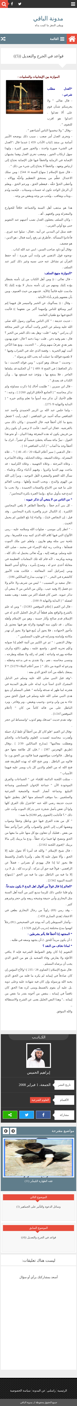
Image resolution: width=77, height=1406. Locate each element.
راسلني (51, 1390)
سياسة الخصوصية (20, 1390)
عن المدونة (38, 1390)
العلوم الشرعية (40, 1099)
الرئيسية (62, 1390)
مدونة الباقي (48, 18)
